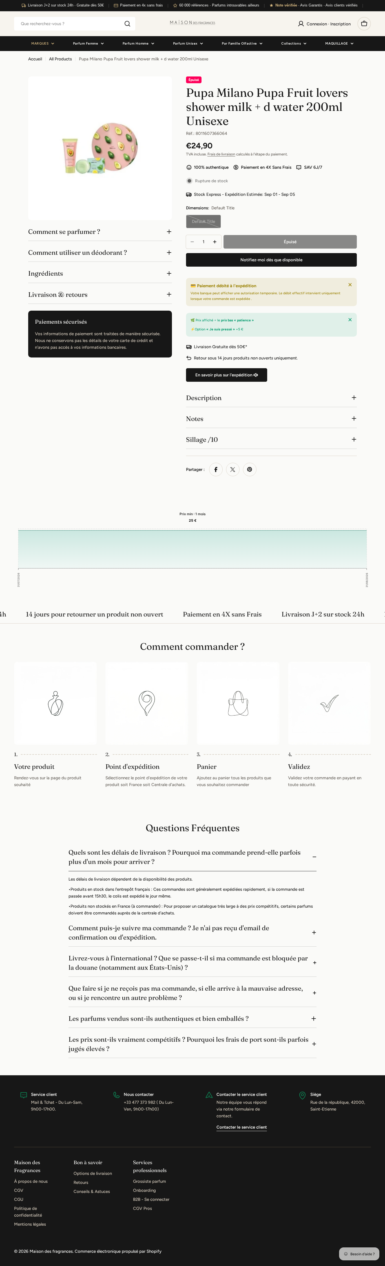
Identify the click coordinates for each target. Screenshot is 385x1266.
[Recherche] (127, 23)
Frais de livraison (221, 154)
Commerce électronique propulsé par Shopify (118, 1251)
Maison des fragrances (51, 1251)
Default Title (206, 223)
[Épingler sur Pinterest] (249, 469)
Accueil (35, 59)
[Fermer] (350, 284)
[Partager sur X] (233, 469)
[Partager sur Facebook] (216, 469)
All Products (60, 59)
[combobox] (74, 23)
